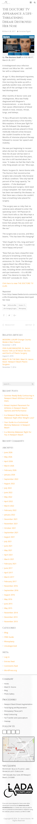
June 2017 (8, 568)
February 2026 (10, 470)
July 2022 (8, 488)
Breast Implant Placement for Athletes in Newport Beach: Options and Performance (17, 408)
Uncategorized (10, 646)
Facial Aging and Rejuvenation (15, 708)
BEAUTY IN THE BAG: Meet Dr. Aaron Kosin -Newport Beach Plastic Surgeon (17, 361)
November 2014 (11, 612)
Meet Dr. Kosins (10, 687)
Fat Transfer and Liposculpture (16, 718)
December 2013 (10, 617)
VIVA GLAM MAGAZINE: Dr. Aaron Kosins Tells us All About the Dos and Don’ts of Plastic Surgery (16, 350)
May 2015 (8, 608)
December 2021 (10, 519)
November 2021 (11, 523)
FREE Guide (9, 637)
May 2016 (8, 599)
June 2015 (8, 603)
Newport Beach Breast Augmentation (18, 704)
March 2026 (9, 466)
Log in (6, 657)
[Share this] (4, 315)
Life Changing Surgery (10, 308)
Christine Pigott (25, 31)
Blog (6, 632)
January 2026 (9, 474)
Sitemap (7, 721)
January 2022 (9, 515)
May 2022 (8, 497)
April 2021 (8, 555)
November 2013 (11, 621)
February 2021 (10, 563)
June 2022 (8, 492)
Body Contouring (10, 714)
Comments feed (11, 666)
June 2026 (8, 452)
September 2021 (11, 532)
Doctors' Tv (22, 305)
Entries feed (9, 661)
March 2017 (9, 577)
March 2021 (9, 559)
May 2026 (8, 457)
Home (6, 684)
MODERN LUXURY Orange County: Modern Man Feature (16, 340)
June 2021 (8, 546)
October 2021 (10, 528)
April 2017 (8, 572)
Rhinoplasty (22, 308)
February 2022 (10, 510)
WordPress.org (10, 670)
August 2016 (9, 595)
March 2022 (9, 506)
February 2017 (10, 581)
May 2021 (8, 550)
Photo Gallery (9, 694)
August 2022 (9, 483)
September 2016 (11, 590)
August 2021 (9, 537)
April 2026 (8, 461)
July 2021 (8, 541)
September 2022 (11, 479)
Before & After (12, 305)
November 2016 (11, 586)
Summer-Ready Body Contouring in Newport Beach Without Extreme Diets (19, 398)
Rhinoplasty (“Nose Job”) (13, 711)
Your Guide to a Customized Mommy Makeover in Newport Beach (17, 425)
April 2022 (8, 501)
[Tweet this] (9, 315)
